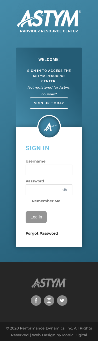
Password (35, 181)
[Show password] (64, 189)
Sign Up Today (49, 103)
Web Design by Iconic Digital (59, 335)
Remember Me (45, 201)
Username (35, 161)
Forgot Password (42, 233)
